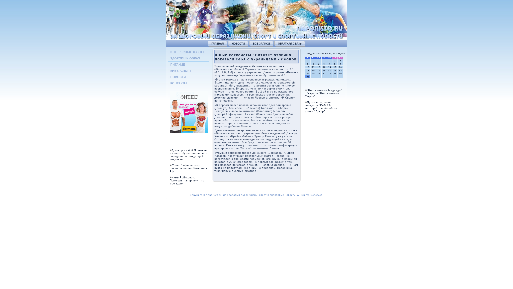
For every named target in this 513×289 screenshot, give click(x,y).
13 (324, 67)
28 (329, 73)
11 (313, 67)
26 (318, 73)
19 (318, 70)
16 (340, 67)
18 (313, 70)
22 (335, 70)
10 (308, 67)
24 (308, 73)
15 (335, 67)
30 (340, 73)
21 (329, 70)
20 (324, 70)
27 (324, 73)
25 (313, 73)
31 (308, 77)
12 (318, 67)
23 (340, 70)
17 (308, 70)
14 (329, 67)
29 (335, 73)
